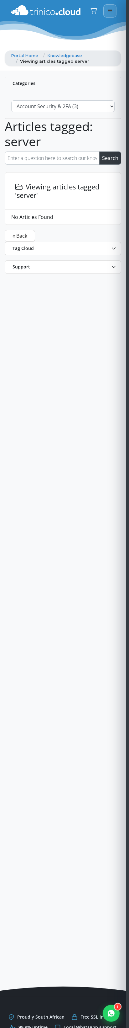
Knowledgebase (64, 55)
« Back (20, 235)
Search (110, 158)
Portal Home (24, 55)
